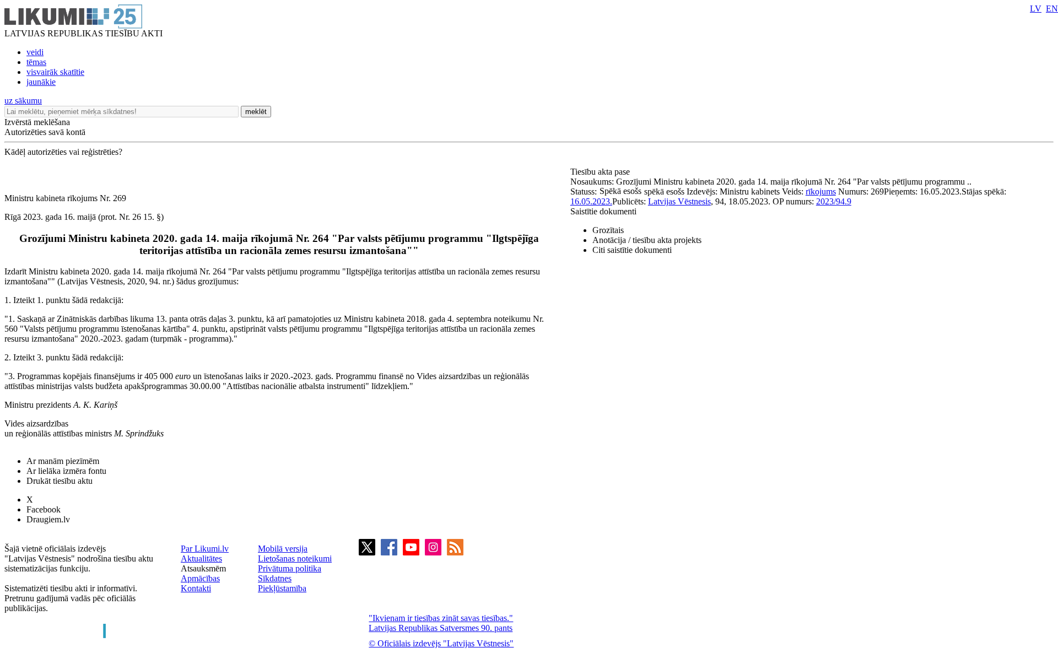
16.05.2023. (591, 201)
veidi (35, 52)
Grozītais (608, 230)
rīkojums (821, 191)
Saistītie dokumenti (603, 211)
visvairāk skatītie (55, 72)
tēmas (36, 62)
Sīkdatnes (275, 578)
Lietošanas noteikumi (295, 558)
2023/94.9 (833, 201)
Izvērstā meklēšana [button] (37, 122)
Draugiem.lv (48, 519)
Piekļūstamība (282, 588)
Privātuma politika (289, 568)
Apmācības (200, 578)
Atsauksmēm (203, 568)
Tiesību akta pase (601, 171)
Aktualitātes (201, 558)
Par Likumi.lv (205, 548)
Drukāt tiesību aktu (59, 480)
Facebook (43, 509)
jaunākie (41, 82)
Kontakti (196, 588)
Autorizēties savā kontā (44, 132)
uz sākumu (23, 100)
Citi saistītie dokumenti (632, 250)
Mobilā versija (282, 548)
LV (1035, 8)
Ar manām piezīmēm (62, 461)
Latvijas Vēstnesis (679, 201)
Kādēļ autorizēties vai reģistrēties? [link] (63, 151)
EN (1052, 8)
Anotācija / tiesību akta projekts (646, 240)
